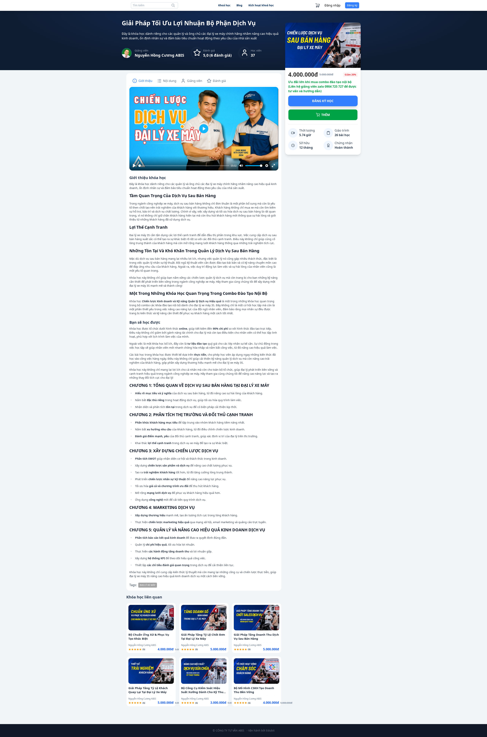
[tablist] (203, 81)
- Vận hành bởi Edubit (261, 730)
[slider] (183, 165)
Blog (239, 5)
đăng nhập (333, 5)
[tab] (142, 81)
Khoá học (224, 5)
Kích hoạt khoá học (261, 5)
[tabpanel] (203, 337)
